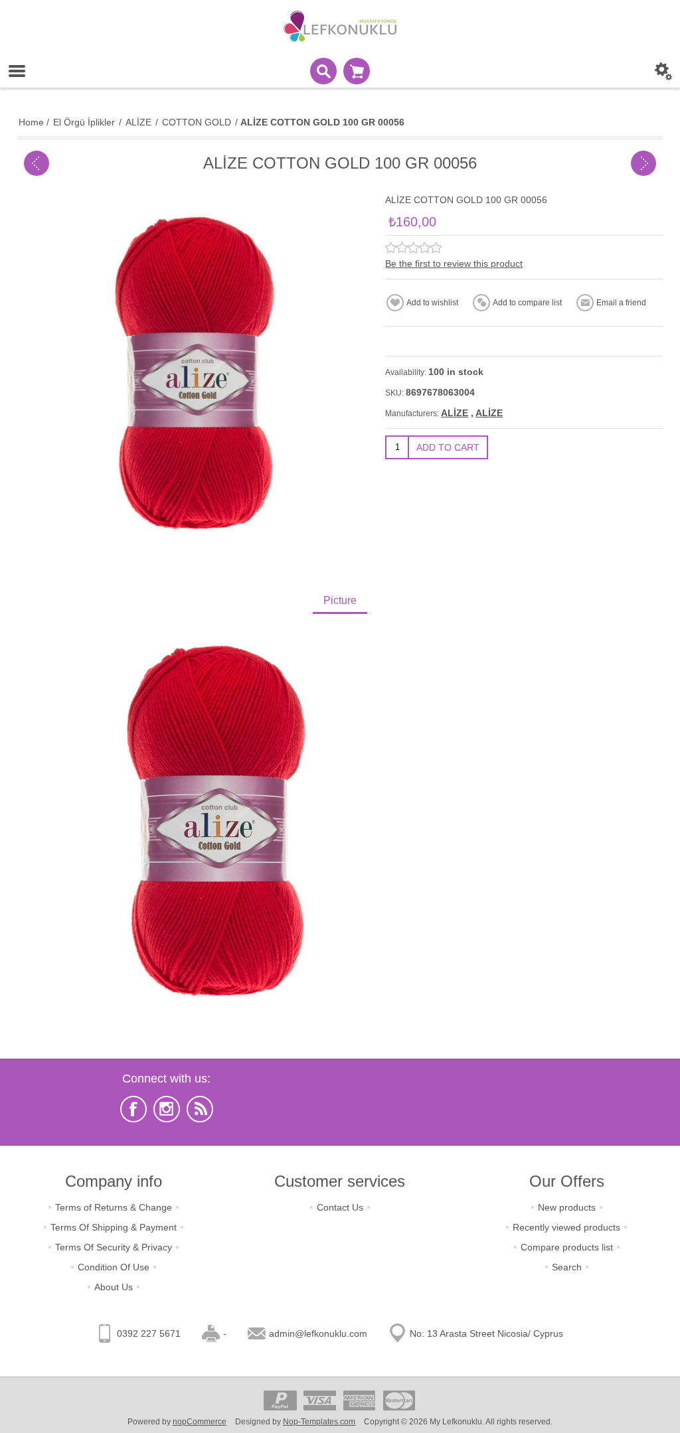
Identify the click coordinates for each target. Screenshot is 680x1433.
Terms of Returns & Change (113, 1207)
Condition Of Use (113, 1267)
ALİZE (454, 413)
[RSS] (200, 1109)
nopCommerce (199, 1421)
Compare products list (567, 1247)
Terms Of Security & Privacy (113, 1247)
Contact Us (340, 1207)
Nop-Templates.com (319, 1421)
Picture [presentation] (340, 600)
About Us (113, 1287)
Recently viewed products (566, 1227)
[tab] (340, 601)
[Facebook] (133, 1109)
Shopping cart (356, 71)
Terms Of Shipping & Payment (113, 1227)
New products (567, 1207)
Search (567, 1267)
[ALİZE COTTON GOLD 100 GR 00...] (36, 163)
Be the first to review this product (454, 263)
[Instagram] (166, 1109)
